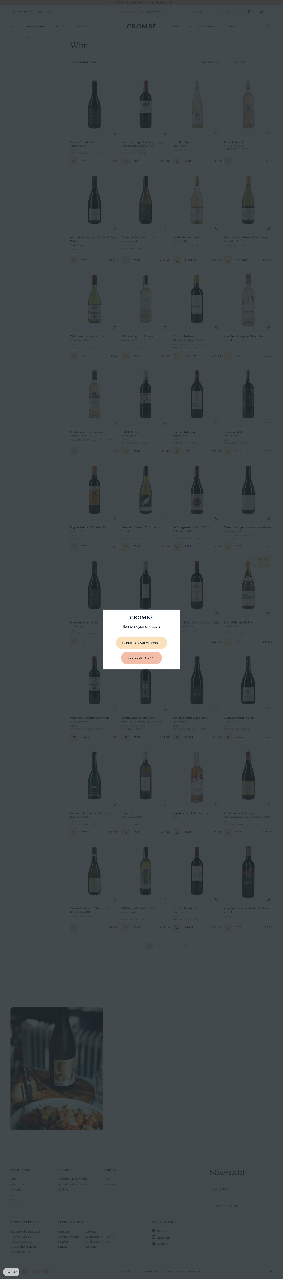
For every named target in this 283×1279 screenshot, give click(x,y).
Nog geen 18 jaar (141, 658)
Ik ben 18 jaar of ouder (141, 642)
